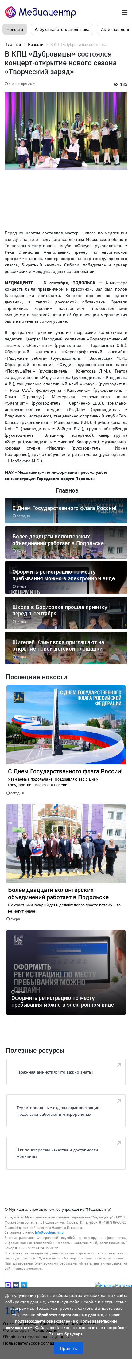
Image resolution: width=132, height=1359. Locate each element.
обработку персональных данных (70, 1314)
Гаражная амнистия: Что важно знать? (55, 1071)
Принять (68, 1348)
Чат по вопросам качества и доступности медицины (57, 1153)
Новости (14, 29)
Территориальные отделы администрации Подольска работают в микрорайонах (58, 1111)
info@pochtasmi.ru (49, 1232)
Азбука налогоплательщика (62, 29)
